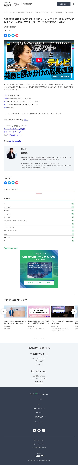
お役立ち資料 (39, 417)
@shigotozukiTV (15, 141)
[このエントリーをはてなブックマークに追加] (13, 35)
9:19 (5, 107)
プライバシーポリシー (39, 444)
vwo (37, 328)
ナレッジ (11, 12)
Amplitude (7, 204)
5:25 (5, 101)
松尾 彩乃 (24, 153)
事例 (39, 404)
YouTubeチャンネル (14, 135)
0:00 (5, 95)
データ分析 (7, 207)
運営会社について (39, 440)
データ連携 (7, 217)
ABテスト (41, 328)
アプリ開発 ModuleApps (39, 447)
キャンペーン (39, 422)
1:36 (5, 98)
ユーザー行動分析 (9, 227)
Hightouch (7, 210)
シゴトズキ (8, 31)
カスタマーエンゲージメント (12, 230)
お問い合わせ (64, 4)
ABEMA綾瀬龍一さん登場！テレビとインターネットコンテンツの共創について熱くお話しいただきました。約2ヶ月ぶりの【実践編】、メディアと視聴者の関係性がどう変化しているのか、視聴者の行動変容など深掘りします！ (39, 86)
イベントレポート (56, 328)
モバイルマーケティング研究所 (14, 129)
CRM (5, 234)
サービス (39, 399)
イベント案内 (31, 328)
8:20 (5, 104)
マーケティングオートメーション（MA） (15, 220)
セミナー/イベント (39, 408)
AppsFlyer (61, 330)
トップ (5, 12)
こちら (26, 120)
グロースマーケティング (12, 132)
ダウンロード (39, 364)
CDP (5, 224)
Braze (5, 241)
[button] (74, 311)
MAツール (7, 237)
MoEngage (7, 214)
